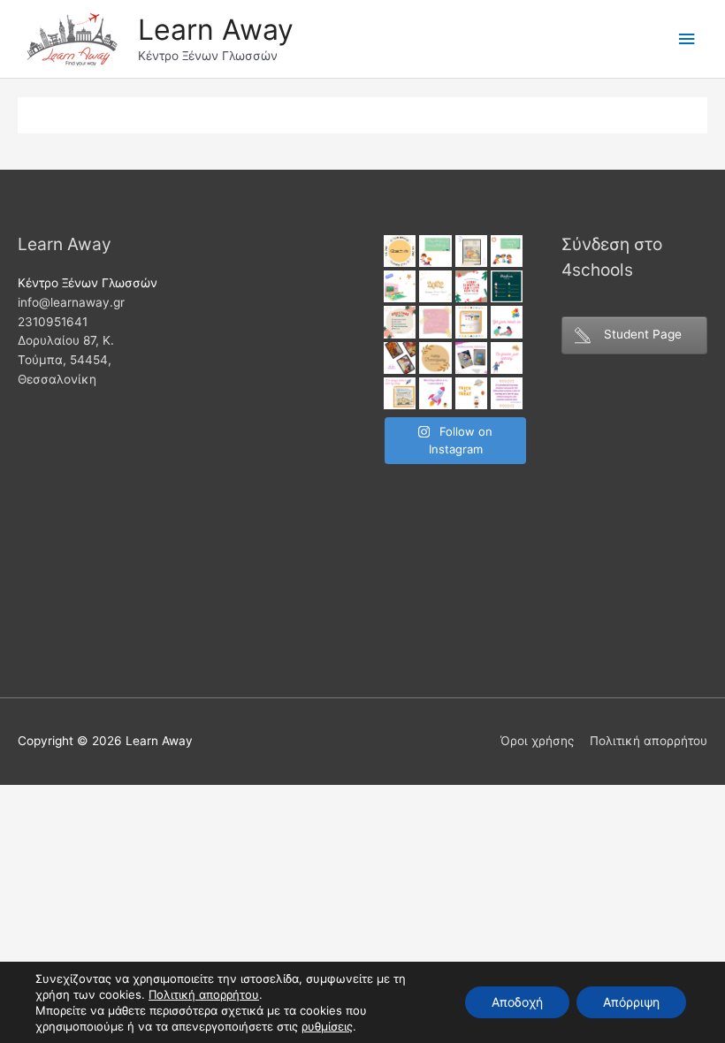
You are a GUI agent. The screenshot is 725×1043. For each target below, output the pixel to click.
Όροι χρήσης (537, 741)
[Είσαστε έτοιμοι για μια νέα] (400, 286)
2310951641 (53, 322)
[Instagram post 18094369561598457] (400, 251)
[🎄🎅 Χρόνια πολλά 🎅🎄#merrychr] (471, 286)
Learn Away (216, 29)
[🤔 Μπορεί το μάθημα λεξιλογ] (471, 358)
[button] (327, 1026)
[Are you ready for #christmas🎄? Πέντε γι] (400, 322)
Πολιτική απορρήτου (648, 741)
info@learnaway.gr (71, 302)
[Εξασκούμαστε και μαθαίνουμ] (471, 251)
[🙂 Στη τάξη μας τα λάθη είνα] (435, 322)
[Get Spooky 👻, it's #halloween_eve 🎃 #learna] (471, 393)
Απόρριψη (631, 1001)
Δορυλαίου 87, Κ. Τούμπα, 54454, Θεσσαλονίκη (66, 359)
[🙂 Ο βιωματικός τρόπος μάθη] (400, 393)
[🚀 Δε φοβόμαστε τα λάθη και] (507, 358)
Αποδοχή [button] (517, 1001)
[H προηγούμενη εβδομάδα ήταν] (400, 358)
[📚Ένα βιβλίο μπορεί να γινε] (435, 393)
